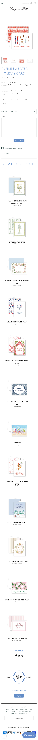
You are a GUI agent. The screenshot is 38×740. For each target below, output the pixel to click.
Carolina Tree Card (17, 242)
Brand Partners (12, 709)
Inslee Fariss (17, 486)
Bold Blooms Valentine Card (17, 600)
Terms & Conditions (24, 711)
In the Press (10, 711)
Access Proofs (25, 3)
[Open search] (6, 4)
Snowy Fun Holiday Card (17, 523)
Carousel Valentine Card (17, 638)
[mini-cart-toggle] (35, 3)
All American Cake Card (17, 322)
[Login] (31, 3)
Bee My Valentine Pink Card (17, 561)
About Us (15, 707)
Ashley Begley (17, 406)
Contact (23, 709)
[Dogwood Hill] (19, 9)
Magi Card (17, 443)
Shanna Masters (17, 563)
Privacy (14, 713)
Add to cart (19, 140)
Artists (24, 707)
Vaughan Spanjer (17, 365)
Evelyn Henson (17, 324)
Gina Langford (17, 445)
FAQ (30, 709)
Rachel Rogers (17, 602)
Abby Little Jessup (17, 640)
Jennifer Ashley (17, 524)
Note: (3, 117)
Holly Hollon (17, 205)
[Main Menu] (2, 4)
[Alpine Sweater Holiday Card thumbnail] (5, 60)
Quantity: (4, 111)
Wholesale (23, 713)
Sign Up (19, 696)
